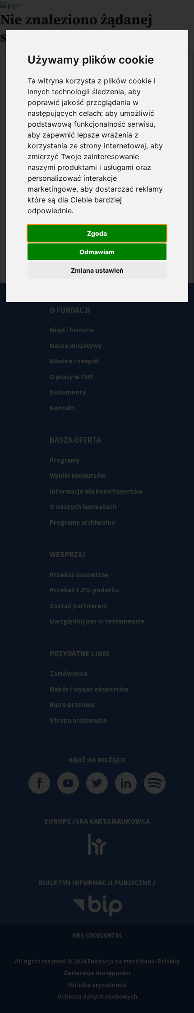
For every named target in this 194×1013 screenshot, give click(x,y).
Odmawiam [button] (97, 252)
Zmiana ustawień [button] (97, 270)
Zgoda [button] (97, 233)
